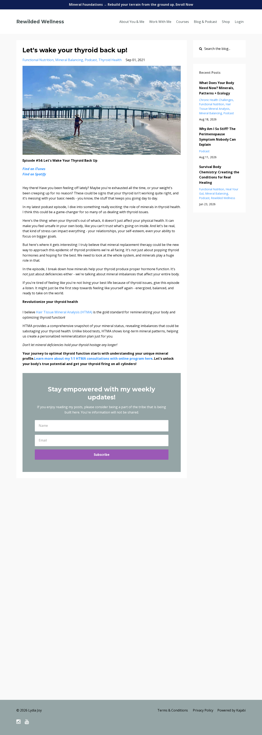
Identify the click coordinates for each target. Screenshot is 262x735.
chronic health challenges (216, 100)
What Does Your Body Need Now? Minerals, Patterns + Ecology (216, 88)
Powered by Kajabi (231, 710)
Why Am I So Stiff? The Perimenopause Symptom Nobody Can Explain (217, 137)
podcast (91, 60)
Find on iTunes (34, 169)
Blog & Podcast (205, 21)
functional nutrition (38, 60)
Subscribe (102, 454)
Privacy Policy (203, 710)
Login (239, 21)
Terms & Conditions (172, 710)
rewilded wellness (223, 198)
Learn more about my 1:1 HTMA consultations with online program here (93, 358)
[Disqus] (131, 541)
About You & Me (131, 21)
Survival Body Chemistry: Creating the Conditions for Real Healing (219, 175)
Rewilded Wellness (40, 22)
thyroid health (110, 60)
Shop (226, 21)
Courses (182, 21)
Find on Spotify (34, 174)
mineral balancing (69, 60)
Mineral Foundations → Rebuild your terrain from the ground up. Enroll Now (131, 4)
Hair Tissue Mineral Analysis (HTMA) (64, 312)
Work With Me (160, 21)
